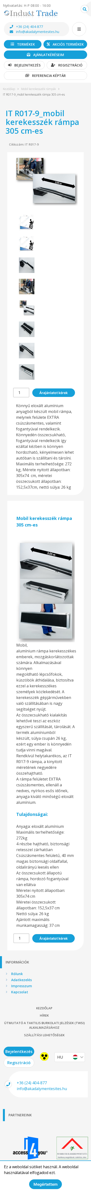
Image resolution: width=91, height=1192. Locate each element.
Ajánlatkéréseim (48, 54)
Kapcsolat (19, 992)
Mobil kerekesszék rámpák (38, 89)
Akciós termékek (68, 44)
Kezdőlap (9, 89)
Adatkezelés (21, 980)
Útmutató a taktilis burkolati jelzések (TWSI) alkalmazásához (44, 1025)
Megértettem (45, 1184)
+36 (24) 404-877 (29, 26)
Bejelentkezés (27, 65)
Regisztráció (70, 65)
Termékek (26, 44)
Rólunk (17, 973)
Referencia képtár (49, 75)
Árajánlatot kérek (53, 393)
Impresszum (21, 986)
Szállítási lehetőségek (44, 1035)
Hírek (44, 1015)
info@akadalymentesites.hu (37, 31)
